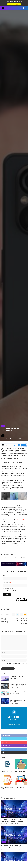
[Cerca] (23, 8)
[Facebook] (3, 557)
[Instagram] (11, 557)
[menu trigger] (26, 8)
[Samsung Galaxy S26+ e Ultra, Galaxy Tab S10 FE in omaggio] (5, 693)
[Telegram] (21, 557)
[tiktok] (14, 752)
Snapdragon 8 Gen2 (20, 519)
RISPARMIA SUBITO (14, 4)
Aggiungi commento (11, 436)
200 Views (9, 434)
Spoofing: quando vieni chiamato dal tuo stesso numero (6, 772)
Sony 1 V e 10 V (19, 452)
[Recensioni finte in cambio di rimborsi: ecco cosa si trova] (21, 780)
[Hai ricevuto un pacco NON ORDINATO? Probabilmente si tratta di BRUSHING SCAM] (21, 764)
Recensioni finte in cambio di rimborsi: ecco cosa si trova (20, 787)
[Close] (26, 3)
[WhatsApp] (24, 557)
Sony (8, 609)
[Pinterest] (8, 557)
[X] (5, 557)
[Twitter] (17, 614)
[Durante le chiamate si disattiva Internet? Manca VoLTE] (7, 780)
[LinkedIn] (13, 557)
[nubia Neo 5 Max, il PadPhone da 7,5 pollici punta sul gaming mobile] (5, 686)
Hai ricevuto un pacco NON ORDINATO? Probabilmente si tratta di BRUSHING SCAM (21, 772)
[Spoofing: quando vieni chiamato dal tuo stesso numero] (7, 764)
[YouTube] (16, 557)
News (3, 426)
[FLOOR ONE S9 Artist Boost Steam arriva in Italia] (5, 678)
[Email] (25, 614)
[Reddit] (18, 557)
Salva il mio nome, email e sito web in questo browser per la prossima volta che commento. (15, 664)
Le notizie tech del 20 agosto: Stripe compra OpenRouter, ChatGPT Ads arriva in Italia (18, 700)
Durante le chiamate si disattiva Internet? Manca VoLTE (7, 787)
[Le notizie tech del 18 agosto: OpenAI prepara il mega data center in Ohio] (14, 835)
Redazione (9, 433)
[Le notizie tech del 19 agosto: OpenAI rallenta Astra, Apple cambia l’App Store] (14, 809)
